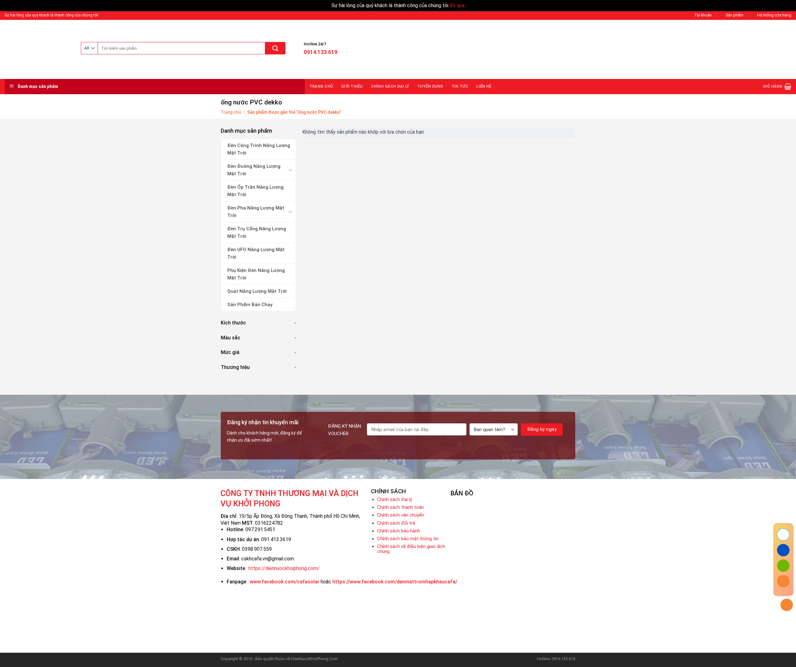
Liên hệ (483, 86)
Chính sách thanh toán (400, 507)
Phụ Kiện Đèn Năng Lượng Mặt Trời (256, 274)
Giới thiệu (352, 86)
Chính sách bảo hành (398, 531)
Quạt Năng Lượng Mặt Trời (257, 291)
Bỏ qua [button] (457, 5)
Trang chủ (321, 86)
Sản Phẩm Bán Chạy (249, 304)
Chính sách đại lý (390, 86)
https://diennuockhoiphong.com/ (284, 568)
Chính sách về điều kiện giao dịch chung (411, 549)
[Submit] (275, 48)
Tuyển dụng (430, 86)
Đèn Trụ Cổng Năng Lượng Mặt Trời (256, 232)
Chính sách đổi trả (396, 523)
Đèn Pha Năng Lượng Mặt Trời (255, 211)
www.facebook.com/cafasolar (284, 582)
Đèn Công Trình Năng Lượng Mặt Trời (258, 149)
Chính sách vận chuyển (400, 515)
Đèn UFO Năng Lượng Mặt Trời (256, 253)
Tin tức (460, 86)
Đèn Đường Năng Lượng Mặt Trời (253, 170)
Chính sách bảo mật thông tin (407, 538)
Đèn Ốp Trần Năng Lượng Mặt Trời (255, 190)
